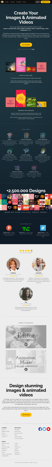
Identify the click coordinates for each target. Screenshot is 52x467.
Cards (3, 445)
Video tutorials (18, 436)
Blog (16, 435)
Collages (4, 450)
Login (37, 2)
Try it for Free (26, 414)
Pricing (3, 433)
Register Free (45, 2)
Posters (16, 443)
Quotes (16, 448)
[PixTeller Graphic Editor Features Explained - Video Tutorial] (26, 336)
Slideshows (4, 448)
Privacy (35, 462)
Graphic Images (5, 443)
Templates (17, 429)
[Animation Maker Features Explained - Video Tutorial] (26, 361)
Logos (16, 445)
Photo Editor (26, 75)
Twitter (44, 429)
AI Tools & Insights (19, 438)
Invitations (17, 452)
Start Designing (26, 44)
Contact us (4, 436)
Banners (16, 450)
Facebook (40, 429)
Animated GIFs (5, 455)
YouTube (48, 429)
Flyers (3, 452)
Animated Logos (6, 447)
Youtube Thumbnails (7, 454)
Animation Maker (26, 110)
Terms (31, 462)
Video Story (17, 447)
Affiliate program (6, 431)
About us (4, 429)
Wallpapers (17, 454)
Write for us (4, 435)
